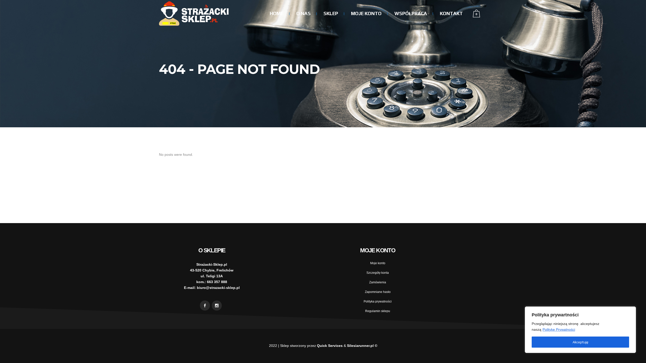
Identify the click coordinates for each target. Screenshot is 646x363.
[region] (580, 330)
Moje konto (377, 263)
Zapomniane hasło (378, 292)
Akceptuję (580, 342)
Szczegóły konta (377, 273)
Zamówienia (377, 282)
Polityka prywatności (378, 301)
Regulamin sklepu (377, 311)
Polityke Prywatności (559, 329)
